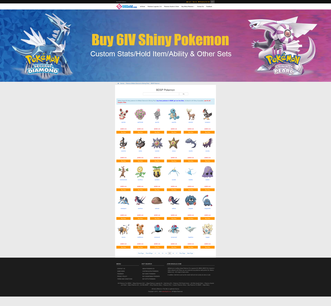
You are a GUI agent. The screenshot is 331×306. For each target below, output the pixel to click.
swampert (123, 208)
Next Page (190, 253)
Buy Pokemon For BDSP (194, 285)
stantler (191, 122)
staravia (123, 151)
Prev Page (182, 253)
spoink (157, 122)
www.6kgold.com (166, 291)
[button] (188, 6)
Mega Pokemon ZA (148, 268)
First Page (141, 253)
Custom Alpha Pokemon (150, 271)
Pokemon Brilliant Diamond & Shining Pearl (137, 83)
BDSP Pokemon (155, 83)
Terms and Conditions (124, 279)
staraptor (207, 122)
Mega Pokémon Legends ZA (154, 283)
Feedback (120, 274)
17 (176, 253)
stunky (207, 151)
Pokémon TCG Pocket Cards (181, 283)
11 (155, 253)
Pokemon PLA (167, 285)
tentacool (157, 237)
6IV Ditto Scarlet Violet (197, 283)
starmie (157, 151)
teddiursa (140, 237)
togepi (207, 237)
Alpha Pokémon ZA (133, 285)
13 (162, 253)
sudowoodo (123, 180)
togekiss (190, 237)
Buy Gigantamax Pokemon (151, 276)
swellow (140, 208)
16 (173, 253)
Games (122, 83)
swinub (157, 208)
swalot (207, 180)
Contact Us (121, 268)
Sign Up (195, 2)
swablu (191, 180)
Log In (189, 2)
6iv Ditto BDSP (144, 285)
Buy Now (123, 132)
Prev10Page (149, 253)
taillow (174, 208)
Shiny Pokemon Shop (156, 285)
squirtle (174, 122)
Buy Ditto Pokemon (148, 279)
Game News (121, 271)
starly (140, 151)
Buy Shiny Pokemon (148, 274)
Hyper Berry (206, 285)
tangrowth (208, 208)
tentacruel (174, 237)
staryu (174, 151)
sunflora (140, 180)
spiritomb (140, 122)
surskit (174, 180)
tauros (123, 237)
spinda (123, 122)
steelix (191, 151)
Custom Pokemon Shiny (179, 285)
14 (166, 253)
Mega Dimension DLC (139, 283)
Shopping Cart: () (204, 2)
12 (159, 253)
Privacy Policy (122, 276)
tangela (191, 208)
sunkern (157, 180)
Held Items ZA (168, 283)
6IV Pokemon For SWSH (124, 283)
